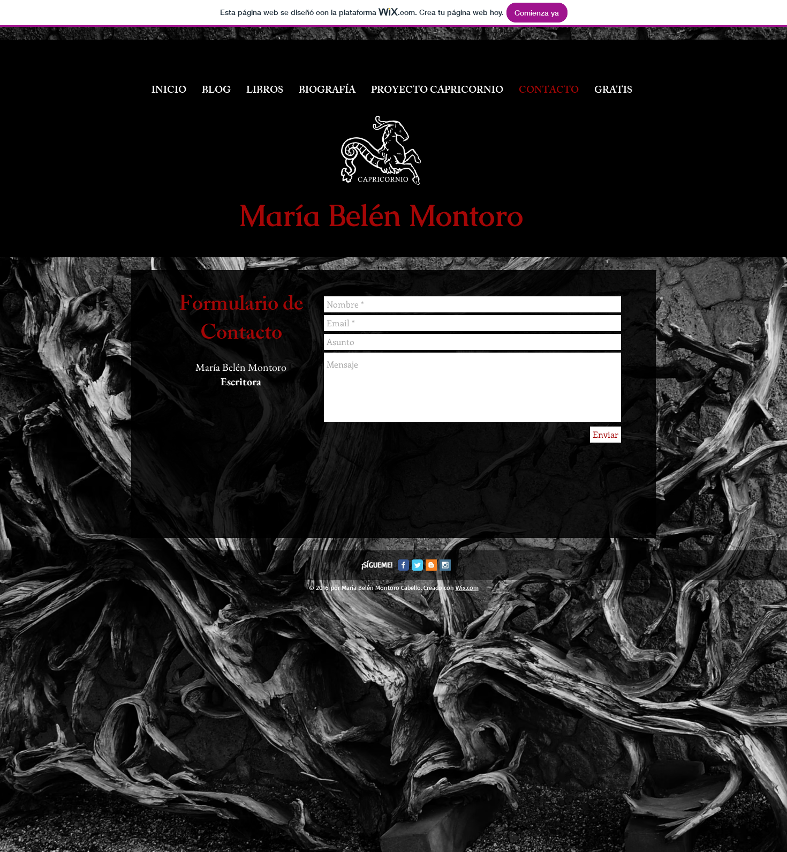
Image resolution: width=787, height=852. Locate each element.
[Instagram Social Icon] (445, 565)
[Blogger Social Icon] (431, 565)
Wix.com (467, 588)
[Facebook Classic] (403, 565)
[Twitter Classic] (417, 565)
